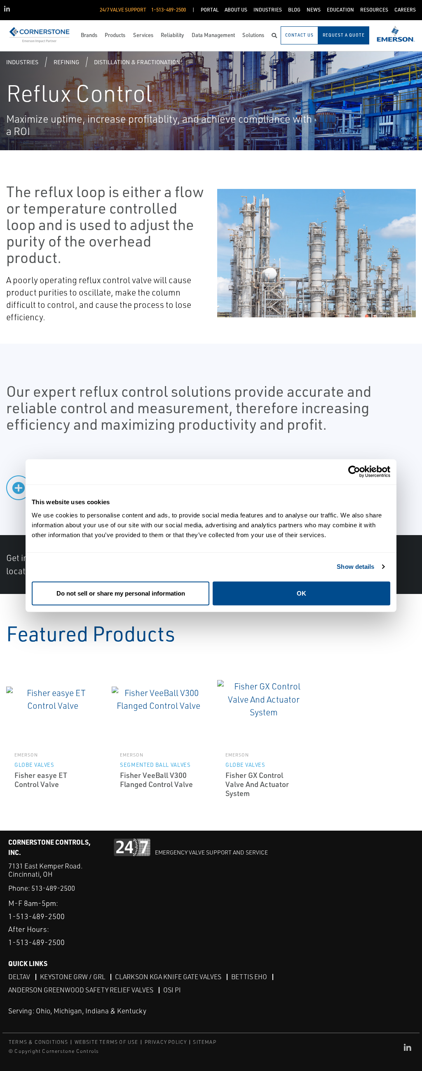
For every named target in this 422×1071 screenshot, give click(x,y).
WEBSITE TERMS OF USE (106, 1042)
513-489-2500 (53, 888)
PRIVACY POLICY (166, 1042)
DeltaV (19, 977)
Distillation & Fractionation (137, 61)
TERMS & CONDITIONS (38, 1042)
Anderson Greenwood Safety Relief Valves (80, 990)
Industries (22, 61)
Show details (355, 566)
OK (301, 592)
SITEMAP (204, 1042)
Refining (66, 61)
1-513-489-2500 (36, 916)
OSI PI (172, 990)
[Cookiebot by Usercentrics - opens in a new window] (354, 472)
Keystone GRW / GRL (72, 977)
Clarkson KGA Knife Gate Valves (168, 977)
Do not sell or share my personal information (120, 592)
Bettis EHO (249, 977)
